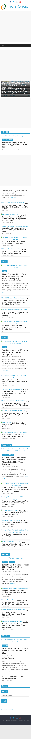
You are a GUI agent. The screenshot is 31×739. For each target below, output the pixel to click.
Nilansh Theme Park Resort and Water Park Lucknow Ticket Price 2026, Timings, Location (14, 460)
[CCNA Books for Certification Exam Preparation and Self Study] (15, 640)
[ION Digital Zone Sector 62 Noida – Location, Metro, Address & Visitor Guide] (15, 376)
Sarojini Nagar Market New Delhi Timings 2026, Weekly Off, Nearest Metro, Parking (15, 602)
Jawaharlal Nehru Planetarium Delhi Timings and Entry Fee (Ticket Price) (15, 403)
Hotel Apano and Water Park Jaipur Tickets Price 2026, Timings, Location (15, 544)
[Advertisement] (15, 26)
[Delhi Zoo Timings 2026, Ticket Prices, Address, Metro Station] (6, 422)
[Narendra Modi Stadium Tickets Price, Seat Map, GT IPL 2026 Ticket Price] (14, 226)
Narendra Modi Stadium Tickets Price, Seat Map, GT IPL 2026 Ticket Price (15, 230)
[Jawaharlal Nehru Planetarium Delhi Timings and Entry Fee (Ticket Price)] (13, 401)
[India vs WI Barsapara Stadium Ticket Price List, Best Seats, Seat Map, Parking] (15, 321)
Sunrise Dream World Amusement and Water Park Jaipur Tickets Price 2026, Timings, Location (15, 489)
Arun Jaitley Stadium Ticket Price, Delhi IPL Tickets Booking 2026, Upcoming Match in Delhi (14, 217)
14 (13, 418)
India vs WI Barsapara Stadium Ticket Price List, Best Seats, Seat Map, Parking (16, 92)
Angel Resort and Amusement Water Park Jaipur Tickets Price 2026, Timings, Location (15, 502)
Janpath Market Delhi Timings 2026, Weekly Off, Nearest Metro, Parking (15, 567)
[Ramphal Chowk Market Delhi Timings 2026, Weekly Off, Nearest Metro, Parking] (14, 589)
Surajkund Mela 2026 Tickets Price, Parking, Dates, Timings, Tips (15, 352)
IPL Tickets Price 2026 (7, 709)
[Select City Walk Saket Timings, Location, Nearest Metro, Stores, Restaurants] (13, 610)
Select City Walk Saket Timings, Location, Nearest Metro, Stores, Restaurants (15, 613)
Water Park (10, 454)
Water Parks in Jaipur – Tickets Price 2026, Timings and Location (15, 512)
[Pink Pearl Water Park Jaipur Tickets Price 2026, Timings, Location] (10, 520)
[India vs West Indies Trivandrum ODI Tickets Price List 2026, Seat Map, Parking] (14, 310)
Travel (4, 347)
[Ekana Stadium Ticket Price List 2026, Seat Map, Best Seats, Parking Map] (15, 265)
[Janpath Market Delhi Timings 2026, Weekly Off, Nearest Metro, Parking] (15, 558)
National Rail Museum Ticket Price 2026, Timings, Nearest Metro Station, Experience (15, 392)
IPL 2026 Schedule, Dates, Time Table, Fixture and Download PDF (14, 242)
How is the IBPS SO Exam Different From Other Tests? (14, 678)
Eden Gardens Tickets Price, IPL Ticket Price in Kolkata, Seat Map (14, 251)
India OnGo (18, 6)
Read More (14, 197)
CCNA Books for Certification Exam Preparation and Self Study (15, 650)
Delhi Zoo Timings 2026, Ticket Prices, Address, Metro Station (14, 425)
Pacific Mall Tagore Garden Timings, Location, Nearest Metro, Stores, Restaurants (15, 624)
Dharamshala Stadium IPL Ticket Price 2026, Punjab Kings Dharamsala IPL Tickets (15, 206)
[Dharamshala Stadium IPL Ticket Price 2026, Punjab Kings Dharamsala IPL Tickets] (12, 203)
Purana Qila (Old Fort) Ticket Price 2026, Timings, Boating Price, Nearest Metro (15, 414)
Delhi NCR (5, 562)
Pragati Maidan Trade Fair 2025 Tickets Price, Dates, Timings (15, 434)
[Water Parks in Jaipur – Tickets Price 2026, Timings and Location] (10, 510)
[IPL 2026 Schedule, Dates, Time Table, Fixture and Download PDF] (15, 237)
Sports (10, 139)
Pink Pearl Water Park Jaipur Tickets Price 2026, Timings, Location (15, 522)
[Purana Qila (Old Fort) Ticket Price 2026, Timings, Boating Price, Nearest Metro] (13, 411)
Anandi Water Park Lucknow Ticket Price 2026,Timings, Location (14, 535)
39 (13, 255)
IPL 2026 (5, 139)
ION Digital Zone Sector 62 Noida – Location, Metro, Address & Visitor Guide (14, 381)
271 (14, 428)
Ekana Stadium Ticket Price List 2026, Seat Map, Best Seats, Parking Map (14, 276)
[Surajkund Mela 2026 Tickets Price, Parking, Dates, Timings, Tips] (15, 341)
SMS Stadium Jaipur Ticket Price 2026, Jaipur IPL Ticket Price (14, 144)
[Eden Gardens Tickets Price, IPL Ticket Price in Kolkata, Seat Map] (11, 249)
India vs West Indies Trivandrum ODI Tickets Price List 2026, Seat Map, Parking (15, 89)
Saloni (13, 466)
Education (5, 645)
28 (12, 94)
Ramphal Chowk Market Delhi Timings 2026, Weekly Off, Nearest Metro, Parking (14, 592)
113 (12, 222)
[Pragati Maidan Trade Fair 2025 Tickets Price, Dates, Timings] (14, 432)
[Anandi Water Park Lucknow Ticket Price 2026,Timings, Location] (15, 530)
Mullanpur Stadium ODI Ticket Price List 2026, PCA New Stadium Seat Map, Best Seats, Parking (15, 85)
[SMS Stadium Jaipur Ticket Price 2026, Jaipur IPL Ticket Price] (15, 136)
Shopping (12, 562)
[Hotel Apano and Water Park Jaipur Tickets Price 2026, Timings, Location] (11, 541)
